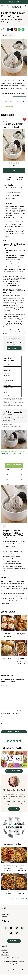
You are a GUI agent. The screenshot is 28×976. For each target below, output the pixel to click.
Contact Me (4, 952)
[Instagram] (22, 928)
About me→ (14, 809)
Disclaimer (4, 917)
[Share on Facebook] (8, 29)
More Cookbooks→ (14, 771)
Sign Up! (3, 957)
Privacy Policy (5, 914)
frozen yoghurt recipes (19, 96)
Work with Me (5, 955)
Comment (4, 685)
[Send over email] (23, 29)
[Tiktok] (11, 933)
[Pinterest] (17, 928)
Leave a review (14, 348)
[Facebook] (6, 928)
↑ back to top (14, 941)
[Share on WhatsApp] (19, 29)
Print (14, 170)
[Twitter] (17, 933)
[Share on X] (12, 29)
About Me (4, 950)
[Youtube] (11, 928)
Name (3, 717)
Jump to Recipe (9, 35)
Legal (9, 330)
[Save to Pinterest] (15, 29)
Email (3, 724)
